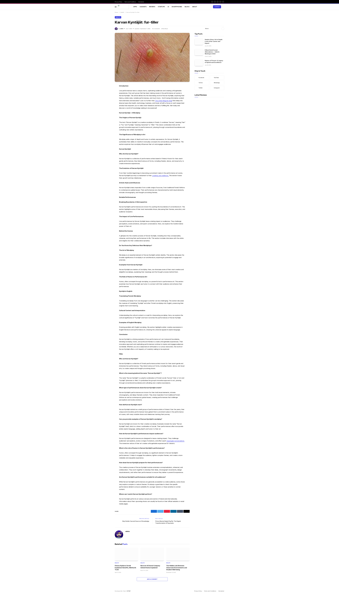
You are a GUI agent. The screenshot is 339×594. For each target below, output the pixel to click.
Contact (217, 6)
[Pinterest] (108, 104)
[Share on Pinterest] (216, 28)
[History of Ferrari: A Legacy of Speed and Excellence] (199, 62)
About (194, 7)
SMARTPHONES (177, 7)
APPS (135, 7)
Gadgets (143, 7)
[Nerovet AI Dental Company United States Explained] (152, 554)
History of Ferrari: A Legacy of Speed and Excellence (214, 61)
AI (168, 7)
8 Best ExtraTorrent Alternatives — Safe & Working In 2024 (212, 51)
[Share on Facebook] (211, 28)
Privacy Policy (118, 2)
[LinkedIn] (108, 99)
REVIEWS (152, 7)
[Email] (108, 108)
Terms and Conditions (130, 2)
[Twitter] (108, 95)
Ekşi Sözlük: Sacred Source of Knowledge (135, 521)
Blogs (187, 7)
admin (121, 28)
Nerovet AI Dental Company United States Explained (150, 566)
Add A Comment (152, 579)
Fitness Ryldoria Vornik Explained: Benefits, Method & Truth (125, 568)
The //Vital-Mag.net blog (163, 100)
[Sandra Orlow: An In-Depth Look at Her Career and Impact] (199, 41)
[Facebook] (108, 90)
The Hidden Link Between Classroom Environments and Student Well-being (176, 568)
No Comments (156, 28)
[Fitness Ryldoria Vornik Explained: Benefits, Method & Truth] (126, 554)
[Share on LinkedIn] (219, 28)
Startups (161, 7)
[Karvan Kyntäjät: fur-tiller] (152, 57)
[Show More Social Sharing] (222, 28)
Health (118, 17)
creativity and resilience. (160, 175)
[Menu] (116, 7)
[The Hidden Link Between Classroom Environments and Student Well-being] (178, 554)
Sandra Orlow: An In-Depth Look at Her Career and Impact (213, 41)
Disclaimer (141, 2)
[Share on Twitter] (213, 28)
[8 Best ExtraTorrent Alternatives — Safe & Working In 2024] (199, 52)
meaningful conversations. (175, 441)
